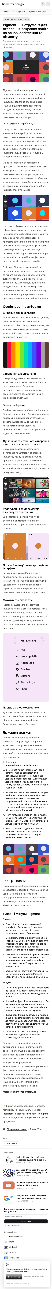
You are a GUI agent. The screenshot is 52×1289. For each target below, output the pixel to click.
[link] (13, 4)
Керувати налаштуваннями (34, 1277)
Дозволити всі (14, 1277)
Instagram (8, 1113)
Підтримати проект (17, 1129)
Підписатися (26, 1221)
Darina (26, 19)
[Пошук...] (43, 4)
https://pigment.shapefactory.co (19, 123)
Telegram (43, 1113)
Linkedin (31, 1113)
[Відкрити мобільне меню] (48, 4)
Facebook (20, 1113)
